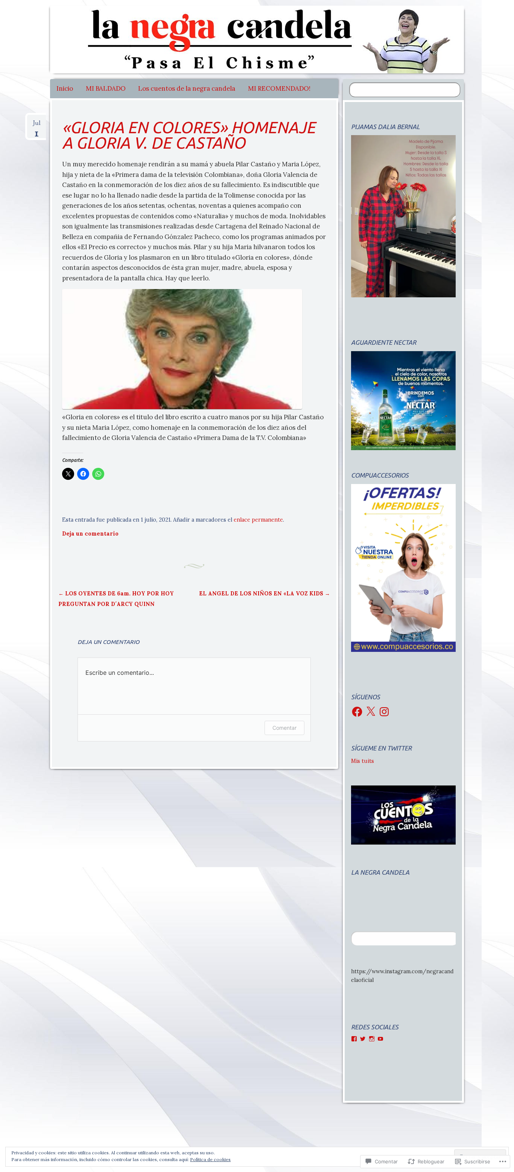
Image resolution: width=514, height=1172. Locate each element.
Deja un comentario (90, 533)
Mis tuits (362, 761)
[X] (371, 712)
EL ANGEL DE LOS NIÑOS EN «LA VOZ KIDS (264, 593)
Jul (37, 126)
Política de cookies (210, 1159)
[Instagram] (384, 712)
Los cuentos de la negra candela (186, 88)
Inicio (64, 88)
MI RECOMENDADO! (279, 88)
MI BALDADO (106, 88)
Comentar (284, 728)
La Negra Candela (380, 872)
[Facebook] (357, 712)
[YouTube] (380, 1039)
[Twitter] (363, 1039)
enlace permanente (258, 519)
